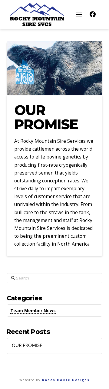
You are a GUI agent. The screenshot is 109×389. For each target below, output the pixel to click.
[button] (79, 14)
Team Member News (33, 310)
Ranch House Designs (66, 380)
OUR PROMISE (27, 345)
